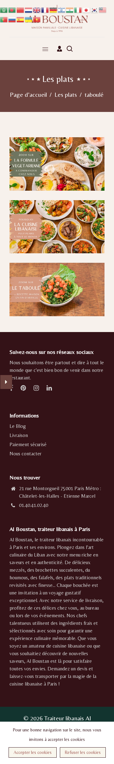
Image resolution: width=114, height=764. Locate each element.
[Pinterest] (24, 388)
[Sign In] (59, 48)
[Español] (20, 18)
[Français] (45, 9)
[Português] (4, 18)
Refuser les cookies (83, 752)
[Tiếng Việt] (37, 18)
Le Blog (18, 426)
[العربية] (4, 9)
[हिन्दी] (70, 9)
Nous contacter (25, 454)
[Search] (69, 48)
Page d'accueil (28, 94)
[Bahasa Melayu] (103, 9)
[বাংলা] (12, 9)
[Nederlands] (29, 9)
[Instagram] (37, 388)
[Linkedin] (50, 388)
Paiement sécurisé (28, 444)
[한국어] (95, 9)
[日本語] (86, 9)
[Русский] (12, 18)
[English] (37, 9)
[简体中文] (20, 9)
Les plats (65, 94)
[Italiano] (78, 9)
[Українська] (29, 18)
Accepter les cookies (33, 752)
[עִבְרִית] (62, 9)
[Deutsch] (53, 9)
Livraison (19, 435)
